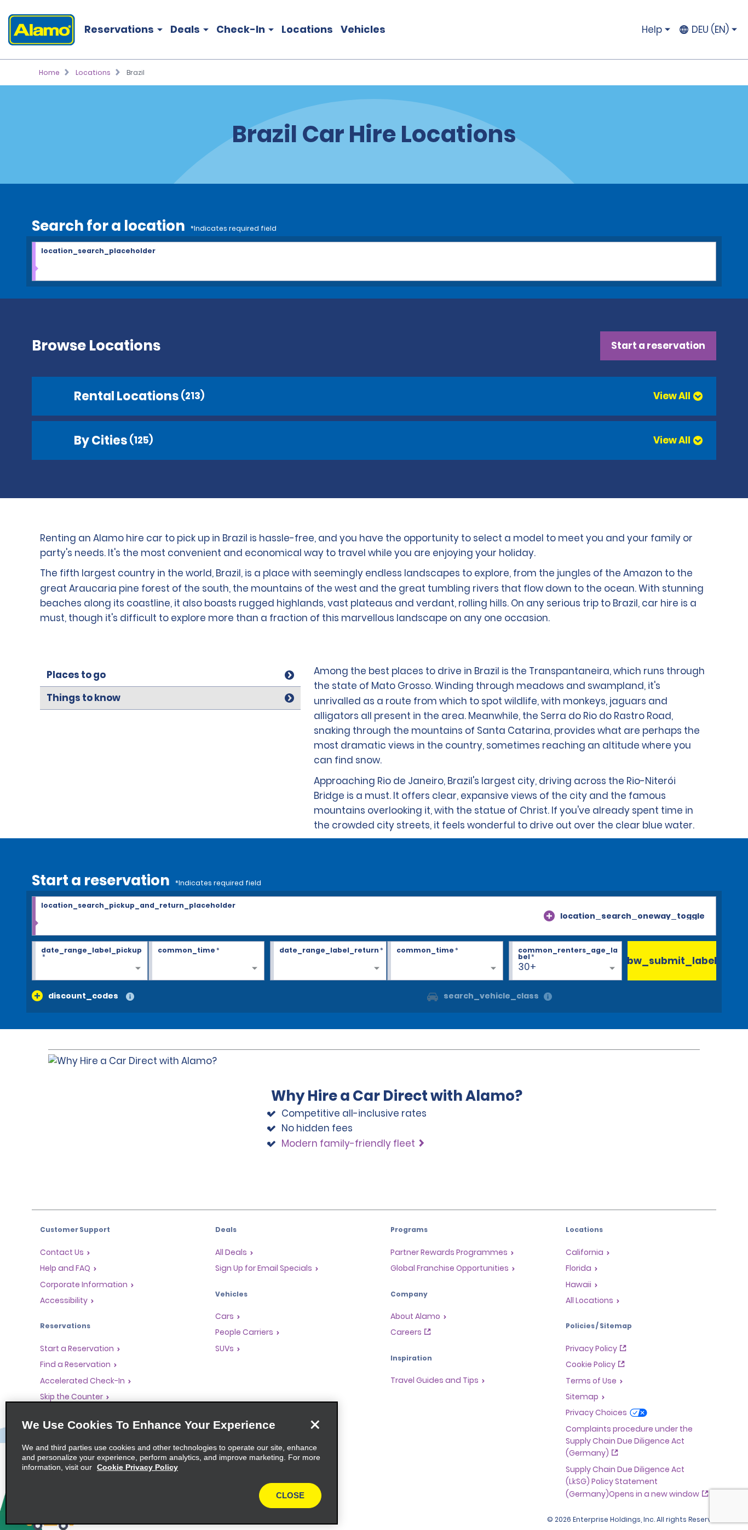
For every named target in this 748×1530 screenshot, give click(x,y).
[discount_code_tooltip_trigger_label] (130, 997)
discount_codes (83, 995)
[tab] (170, 675)
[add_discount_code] (37, 995)
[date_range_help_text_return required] (328, 961)
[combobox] (374, 262)
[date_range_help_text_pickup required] (89, 961)
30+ (527, 966)
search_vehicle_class (491, 995)
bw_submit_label (672, 960)
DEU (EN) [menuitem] (710, 29)
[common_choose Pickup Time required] (206, 961)
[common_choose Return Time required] (445, 961)
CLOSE (290, 1495)
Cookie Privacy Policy (137, 1467)
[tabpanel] (511, 751)
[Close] (314, 1424)
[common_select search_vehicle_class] (432, 995)
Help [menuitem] (652, 29)
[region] (171, 1463)
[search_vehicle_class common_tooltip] (547, 997)
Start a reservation (658, 345)
